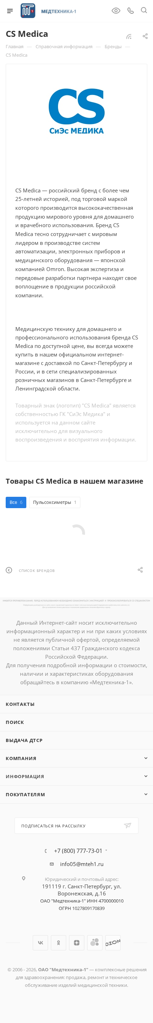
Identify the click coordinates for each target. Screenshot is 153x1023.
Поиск (15, 722)
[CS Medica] (76, 112)
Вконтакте (40, 942)
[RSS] (128, 36)
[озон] (113, 942)
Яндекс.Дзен (76, 942)
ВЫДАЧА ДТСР (24, 740)
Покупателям (25, 794)
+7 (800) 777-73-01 (78, 851)
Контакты (20, 704)
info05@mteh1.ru (82, 863)
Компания (21, 758)
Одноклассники (58, 942)
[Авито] (94, 942)
